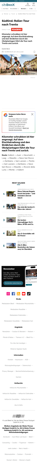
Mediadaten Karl (27, 321)
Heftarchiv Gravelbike (12, 399)
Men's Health (23, 448)
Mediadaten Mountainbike (25, 303)
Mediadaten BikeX (8, 303)
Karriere (18, 377)
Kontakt (10, 359)
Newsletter (6, 331)
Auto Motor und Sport (19, 437)
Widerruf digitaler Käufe (18, 349)
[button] (18, 65)
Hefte (16, 1)
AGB (26, 359)
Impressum (19, 359)
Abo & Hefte (18, 405)
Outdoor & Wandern (19, 331)
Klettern (30, 331)
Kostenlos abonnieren (13, 283)
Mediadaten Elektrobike (18, 315)
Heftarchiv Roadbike (9, 393)
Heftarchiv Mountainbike (18, 388)
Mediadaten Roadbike (17, 309)
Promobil (28, 454)
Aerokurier (6, 437)
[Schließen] (32, 114)
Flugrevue (22, 442)
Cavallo (14, 442)
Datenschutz (27, 365)
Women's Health (24, 460)
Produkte (21, 1)
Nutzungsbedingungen (12, 365)
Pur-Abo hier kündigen (17, 343)
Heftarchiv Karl (26, 399)
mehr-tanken (12, 448)
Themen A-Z (20, 337)
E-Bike (31, 8)
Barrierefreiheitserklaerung (25, 371)
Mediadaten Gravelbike (12, 321)
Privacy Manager (7, 371)
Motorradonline (10, 454)
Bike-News (5, 8)
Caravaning (6, 442)
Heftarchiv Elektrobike (25, 393)
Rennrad (23, 8)
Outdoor (20, 454)
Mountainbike (13, 8)
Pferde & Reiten (8, 337)
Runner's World (12, 460)
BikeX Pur (29, 337)
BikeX (31, 437)
